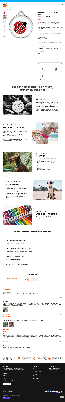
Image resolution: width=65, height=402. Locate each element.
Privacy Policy (35, 372)
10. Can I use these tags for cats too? (14, 259)
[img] (6, 288)
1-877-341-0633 (5, 376)
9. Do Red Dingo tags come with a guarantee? (16, 256)
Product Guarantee (36, 369)
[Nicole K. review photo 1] (5, 309)
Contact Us (35, 375)
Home (3, 9)
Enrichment (40, 4)
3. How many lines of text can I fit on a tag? (15, 240)
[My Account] (58, 5)
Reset (61, 51)
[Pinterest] (42, 79)
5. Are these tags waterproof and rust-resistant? (17, 245)
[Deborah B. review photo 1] (5, 324)
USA (45, 4)
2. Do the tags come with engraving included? (16, 237)
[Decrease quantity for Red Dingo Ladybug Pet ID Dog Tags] (39, 76)
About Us (35, 368)
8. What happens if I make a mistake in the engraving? (18, 253)
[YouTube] (8, 381)
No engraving (42, 51)
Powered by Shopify (17, 395)
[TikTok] (13, 381)
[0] (61, 5)
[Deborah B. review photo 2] (11, 324)
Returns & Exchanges (37, 371)
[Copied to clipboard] (44, 79)
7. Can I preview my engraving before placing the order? (19, 251)
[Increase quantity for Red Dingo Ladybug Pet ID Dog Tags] (41, 76)
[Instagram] (6, 381)
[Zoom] (33, 13)
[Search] (60, 5)
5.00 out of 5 (14, 278)
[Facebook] (38, 79)
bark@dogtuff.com (36, 380)
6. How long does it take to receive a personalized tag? (18, 248)
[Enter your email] (61, 376)
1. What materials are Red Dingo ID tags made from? (18, 235)
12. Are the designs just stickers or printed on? (17, 264)
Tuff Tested (29, 4)
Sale (49, 4)
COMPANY (35, 366)
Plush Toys (22, 4)
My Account (35, 374)
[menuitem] (16, 5)
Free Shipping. (40, 17)
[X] (40, 79)
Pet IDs (34, 4)
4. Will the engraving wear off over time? (15, 243)
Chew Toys (16, 4)
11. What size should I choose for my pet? (15, 261)
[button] (41, 19)
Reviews (34, 377)
